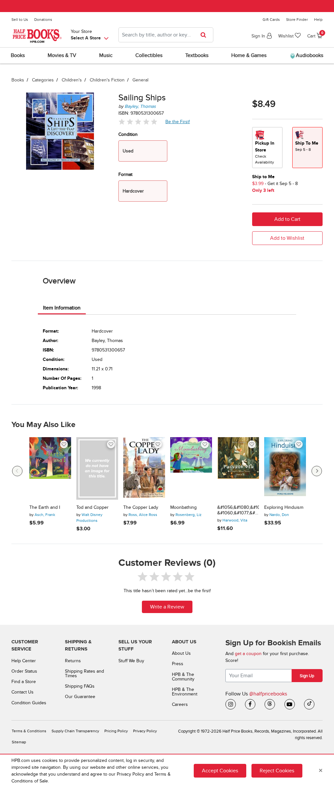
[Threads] (270, 704)
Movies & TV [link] (62, 55)
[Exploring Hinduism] (285, 468)
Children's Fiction (107, 80)
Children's (72, 80)
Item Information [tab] (62, 308)
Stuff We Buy (131, 661)
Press (177, 663)
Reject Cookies (277, 770)
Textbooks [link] (196, 55)
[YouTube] (289, 704)
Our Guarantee (80, 696)
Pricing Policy (116, 731)
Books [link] (18, 55)
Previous (17, 471)
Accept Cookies (220, 770)
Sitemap (19, 742)
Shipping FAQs (80, 686)
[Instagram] (230, 704)
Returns (73, 661)
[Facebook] (250, 704)
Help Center (23, 661)
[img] (138, 121)
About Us (181, 653)
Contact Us (22, 692)
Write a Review (167, 607)
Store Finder (297, 19)
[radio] (267, 147)
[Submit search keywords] (205, 35)
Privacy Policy (145, 731)
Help (318, 19)
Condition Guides (28, 703)
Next (316, 471)
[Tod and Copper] (97, 468)
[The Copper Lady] (144, 468)
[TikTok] (309, 704)
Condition (128, 134)
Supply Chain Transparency (75, 731)
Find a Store (23, 681)
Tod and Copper (92, 507)
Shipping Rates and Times (84, 673)
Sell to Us (19, 19)
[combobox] (166, 35)
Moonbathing (183, 507)
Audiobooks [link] (309, 55)
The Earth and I (44, 507)
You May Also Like (43, 424)
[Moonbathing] (191, 468)
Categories (43, 80)
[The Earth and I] (50, 468)
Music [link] (106, 55)
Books (17, 80)
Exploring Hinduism (283, 507)
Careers (180, 704)
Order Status (24, 671)
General (140, 80)
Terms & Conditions (29, 731)
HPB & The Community (183, 677)
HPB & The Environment (184, 692)
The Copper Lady (140, 507)
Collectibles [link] (148, 55)
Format (125, 174)
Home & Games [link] (248, 55)
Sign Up (307, 676)
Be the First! (177, 121)
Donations (43, 19)
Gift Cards (271, 19)
